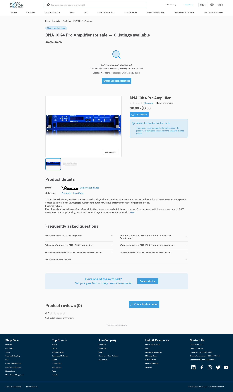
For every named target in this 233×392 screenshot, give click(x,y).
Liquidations (10, 371)
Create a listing (147, 281)
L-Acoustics (56, 363)
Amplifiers (67, 21)
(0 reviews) (148, 103)
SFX (6, 360)
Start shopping (141, 114)
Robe (54, 371)
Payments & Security (153, 352)
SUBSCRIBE (210, 360)
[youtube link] (228, 367)
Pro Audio (56, 21)
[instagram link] (211, 367)
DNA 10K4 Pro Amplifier (82, 21)
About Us (102, 345)
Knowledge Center (152, 345)
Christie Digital (58, 352)
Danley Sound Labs (89, 187)
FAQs (147, 348)
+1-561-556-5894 (213, 356)
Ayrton (54, 345)
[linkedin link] (195, 367)
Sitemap (148, 367)
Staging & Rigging (12, 356)
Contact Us (103, 360)
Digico (54, 360)
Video (7, 352)
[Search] (47, 5)
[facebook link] (203, 367)
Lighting (8, 345)
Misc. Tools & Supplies (14, 375)
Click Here (199, 348)
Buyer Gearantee (151, 363)
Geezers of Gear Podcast (108, 356)
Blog (100, 352)
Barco (54, 348)
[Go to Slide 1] (53, 164)
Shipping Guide (151, 356)
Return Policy (150, 360)
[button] (83, 126)
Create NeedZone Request (116, 81)
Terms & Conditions (13, 387)
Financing (102, 348)
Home (47, 21)
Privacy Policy (31, 387)
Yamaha (55, 375)
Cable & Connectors (13, 367)
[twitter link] (220, 367)
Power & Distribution (13, 363)
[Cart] (212, 5)
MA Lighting (56, 367)
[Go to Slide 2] (70, 164)
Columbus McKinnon (60, 356)
